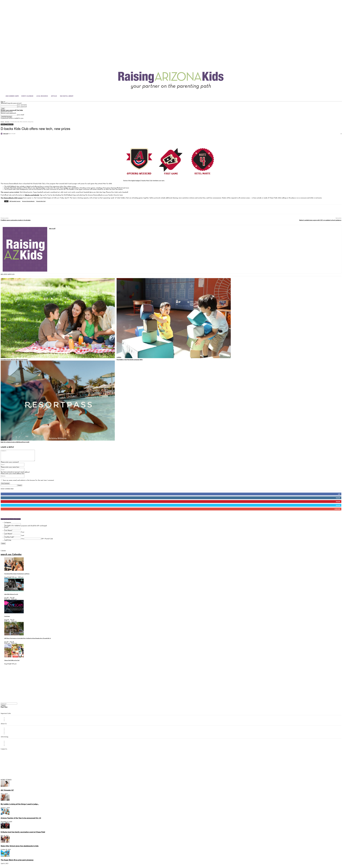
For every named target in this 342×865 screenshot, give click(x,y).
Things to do (10, 124)
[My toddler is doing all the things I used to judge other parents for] (5, 800)
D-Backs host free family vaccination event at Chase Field (23, 832)
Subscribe (337, 509)
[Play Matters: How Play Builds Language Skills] (174, 318)
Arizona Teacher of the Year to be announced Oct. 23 (21, 818)
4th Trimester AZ (7, 790)
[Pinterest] (16, 138)
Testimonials (9, 741)
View (5, 707)
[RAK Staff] (2, 134)
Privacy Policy (9, 720)
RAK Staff (5, 133)
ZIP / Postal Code (47, 539)
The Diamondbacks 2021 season (12, 198)
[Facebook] (4, 138)
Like (339, 494)
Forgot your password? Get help (12, 110)
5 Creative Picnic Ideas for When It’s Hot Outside (14, 359)
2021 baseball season (14, 201)
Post (2, 707)
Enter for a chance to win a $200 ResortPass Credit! (15, 442)
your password (22, 107)
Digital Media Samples (12, 744)
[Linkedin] (9, 771)
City (22, 539)
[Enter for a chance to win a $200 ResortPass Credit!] (58, 401)
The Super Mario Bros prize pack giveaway (17, 860)
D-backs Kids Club (40, 201)
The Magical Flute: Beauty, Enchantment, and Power (16, 573)
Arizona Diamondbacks (28, 201)
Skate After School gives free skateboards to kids (19, 846)
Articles (7, 122)
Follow (338, 497)
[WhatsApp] (23, 138)
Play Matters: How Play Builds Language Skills (130, 359)
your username (22, 105)
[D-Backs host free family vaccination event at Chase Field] (5, 828)
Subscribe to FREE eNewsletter (15, 718)
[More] (29, 138)
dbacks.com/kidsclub (32, 195)
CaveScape (7, 616)
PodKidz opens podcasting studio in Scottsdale (16, 220)
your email (20, 115)
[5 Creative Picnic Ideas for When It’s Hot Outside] (58, 318)
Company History (11, 729)
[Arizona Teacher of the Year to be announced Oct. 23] (5, 814)
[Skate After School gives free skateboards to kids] (5, 842)
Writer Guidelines (10, 732)
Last (22, 535)
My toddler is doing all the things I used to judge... (20, 804)
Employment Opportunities (14, 731)
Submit (3, 543)
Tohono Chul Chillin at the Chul (11, 660)
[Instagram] (5, 771)
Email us (7, 758)
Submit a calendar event (13, 734)
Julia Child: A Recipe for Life (11, 594)
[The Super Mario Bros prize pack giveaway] (5, 856)
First (22, 532)
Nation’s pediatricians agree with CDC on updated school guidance (320, 220)
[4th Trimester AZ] (5, 786)
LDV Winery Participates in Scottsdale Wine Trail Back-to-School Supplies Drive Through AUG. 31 (27, 638)
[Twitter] (10, 138)
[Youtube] (20, 771)
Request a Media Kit (12, 742)
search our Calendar (11, 554)
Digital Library (10, 719)
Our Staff (8, 728)
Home (2, 122)
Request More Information (14, 745)
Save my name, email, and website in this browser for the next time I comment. (28, 480)
